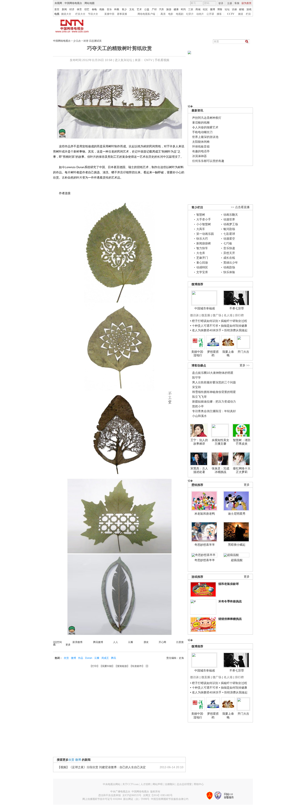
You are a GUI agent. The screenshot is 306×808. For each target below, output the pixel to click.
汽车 (161, 9)
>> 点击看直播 (240, 207)
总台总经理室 (184, 784)
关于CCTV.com (130, 784)
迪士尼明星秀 (236, 513)
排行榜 (239, 315)
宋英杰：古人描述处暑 (199, 470)
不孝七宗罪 (236, 308)
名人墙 (228, 315)
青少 (124, 9)
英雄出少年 (230, 262)
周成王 (105, 658)
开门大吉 (243, 351)
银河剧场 (229, 229)
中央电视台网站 (111, 784)
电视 (56, 14)
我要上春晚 (228, 353)
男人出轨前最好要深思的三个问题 (214, 382)
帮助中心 (199, 784)
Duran (88, 658)
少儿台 (77, 40)
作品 (80, 658)
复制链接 (122, 666)
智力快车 (202, 248)
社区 (205, 9)
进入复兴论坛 (123, 60)
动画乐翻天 (230, 214)
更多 (247, 484)
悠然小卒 (198, 406)
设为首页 (246, 3)
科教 (116, 9)
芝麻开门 (202, 257)
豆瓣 (96, 658)
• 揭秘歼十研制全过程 (233, 321)
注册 (229, 3)
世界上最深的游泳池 (205, 137)
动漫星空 (229, 238)
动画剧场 (229, 267)
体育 (79, 9)
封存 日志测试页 (92, 40)
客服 (236, 3)
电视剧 (179, 14)
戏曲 (101, 9)
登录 (220, 3)
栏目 (248, 14)
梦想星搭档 (213, 353)
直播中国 (109, 14)
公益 (146, 9)
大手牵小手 (203, 219)
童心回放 (202, 262)
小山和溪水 (199, 416)
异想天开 (229, 253)
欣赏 (66, 658)
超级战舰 (237, 560)
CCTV (230, 14)
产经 (154, 9)
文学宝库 (202, 272)
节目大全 (93, 14)
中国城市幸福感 (204, 308)
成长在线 (229, 257)
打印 (94, 666)
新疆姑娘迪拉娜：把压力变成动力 (214, 401)
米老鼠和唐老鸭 (204, 513)
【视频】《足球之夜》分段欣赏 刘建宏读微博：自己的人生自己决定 (101, 767)
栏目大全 (80, 14)
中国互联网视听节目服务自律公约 (169, 799)
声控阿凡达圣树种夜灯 (206, 117)
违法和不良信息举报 (109, 795)
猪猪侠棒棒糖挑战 (230, 618)
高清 (162, 14)
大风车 (200, 229)
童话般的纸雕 (201, 122)
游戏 (248, 9)
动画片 (200, 14)
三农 (190, 9)
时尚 (183, 9)
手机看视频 (162, 60)
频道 (240, 14)
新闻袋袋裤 (203, 243)
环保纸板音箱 (201, 146)
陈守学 (196, 377)
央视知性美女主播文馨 (220, 441)
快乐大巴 (202, 238)
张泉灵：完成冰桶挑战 (220, 470)
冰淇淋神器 (199, 156)
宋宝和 (196, 387)
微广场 (217, 315)
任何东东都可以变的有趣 (208, 161)
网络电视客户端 (146, 14)
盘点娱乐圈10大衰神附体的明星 (212, 372)
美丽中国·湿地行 (197, 353)
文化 (131, 9)
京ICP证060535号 (131, 795)
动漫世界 (229, 219)
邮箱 (241, 9)
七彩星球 (229, 233)
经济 (71, 9)
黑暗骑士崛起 (236, 544)
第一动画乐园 (205, 233)
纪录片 (190, 14)
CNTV (148, 60)
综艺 (86, 9)
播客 (219, 14)
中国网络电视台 (73, 3)
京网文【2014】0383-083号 (158, 795)
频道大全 (66, 14)
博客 (219, 9)
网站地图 (90, 3)
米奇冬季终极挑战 (230, 601)
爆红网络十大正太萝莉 (241, 470)
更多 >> (245, 365)
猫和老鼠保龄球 (228, 583)
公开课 (210, 14)
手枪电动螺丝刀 (202, 132)
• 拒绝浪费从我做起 (235, 330)
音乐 (109, 9)
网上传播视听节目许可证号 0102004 (102, 799)
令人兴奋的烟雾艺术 (205, 127)
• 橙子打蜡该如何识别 (204, 321)
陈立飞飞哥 (199, 396)
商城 (197, 9)
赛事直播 (122, 14)
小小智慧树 (203, 224)
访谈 (234, 9)
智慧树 (200, 214)
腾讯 (113, 658)
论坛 (227, 9)
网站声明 (158, 784)
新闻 (64, 9)
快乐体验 (229, 272)
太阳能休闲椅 (201, 141)
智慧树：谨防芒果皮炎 (241, 441)
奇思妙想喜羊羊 (204, 544)
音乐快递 (229, 248)
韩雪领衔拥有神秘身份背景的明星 (214, 392)
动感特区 (202, 267)
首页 (56, 9)
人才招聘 (146, 784)
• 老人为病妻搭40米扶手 (205, 330)
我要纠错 (107, 666)
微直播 (205, 315)
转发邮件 (137, 666)
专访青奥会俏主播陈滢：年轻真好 (214, 411)
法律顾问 (170, 784)
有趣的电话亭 (201, 151)
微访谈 (194, 315)
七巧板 (227, 243)
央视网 (58, 3)
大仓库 (200, 253)
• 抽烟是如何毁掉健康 (233, 325)
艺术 (139, 9)
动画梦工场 (230, 224)
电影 (170, 14)
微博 (212, 9)
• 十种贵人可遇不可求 (204, 325)
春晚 (94, 9)
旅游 (168, 9)
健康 (176, 9)
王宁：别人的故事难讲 (199, 441)
